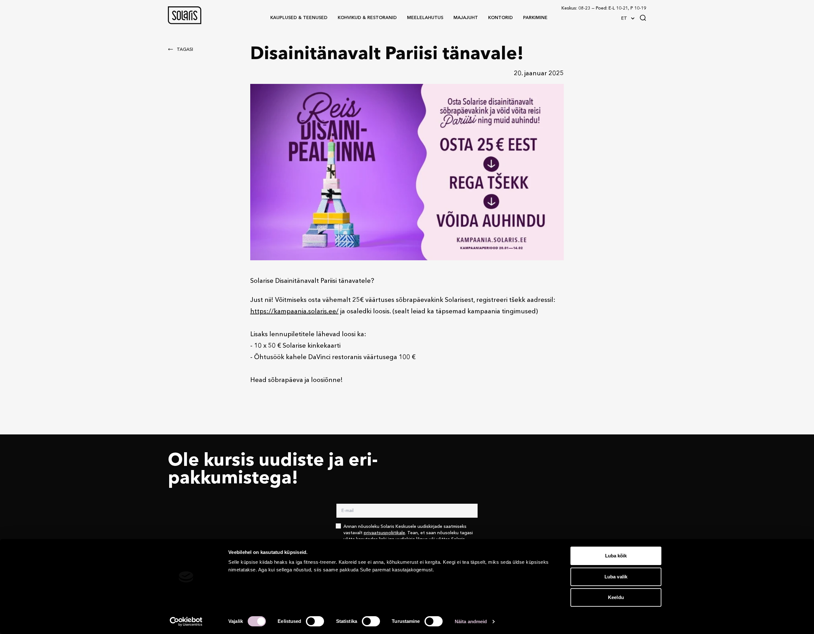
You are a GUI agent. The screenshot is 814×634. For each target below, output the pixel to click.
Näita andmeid (471, 621)
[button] (184, 15)
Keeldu (616, 597)
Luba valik (615, 576)
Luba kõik (616, 555)
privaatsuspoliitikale (384, 533)
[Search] (643, 18)
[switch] (315, 621)
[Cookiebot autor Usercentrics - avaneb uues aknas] (186, 621)
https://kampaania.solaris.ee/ (294, 312)
